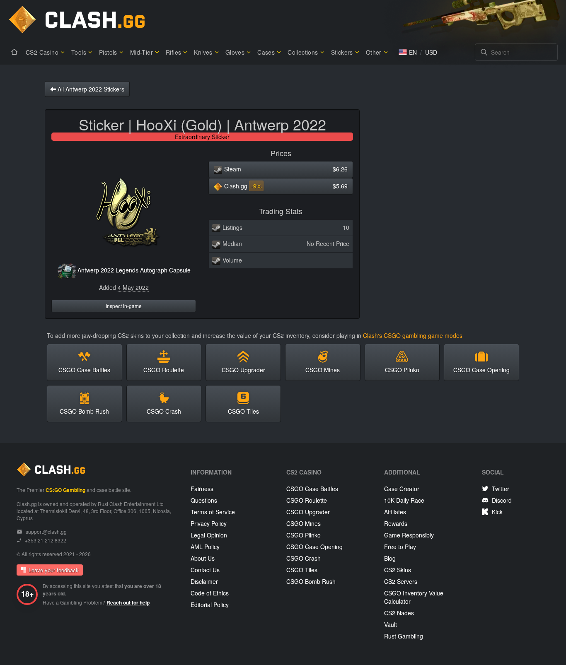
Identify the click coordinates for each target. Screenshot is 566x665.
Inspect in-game (124, 305)
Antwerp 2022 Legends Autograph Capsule (134, 270)
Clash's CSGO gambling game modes (412, 335)
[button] (408, 52)
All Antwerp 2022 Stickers (90, 89)
